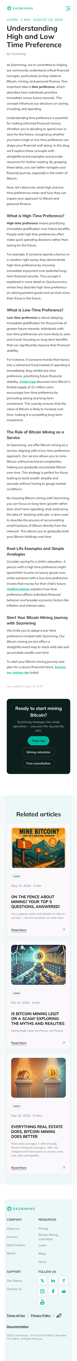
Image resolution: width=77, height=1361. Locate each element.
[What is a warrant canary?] (59, 1315)
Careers (12, 1237)
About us (13, 1228)
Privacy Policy (41, 1315)
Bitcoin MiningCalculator (48, 1237)
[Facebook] (53, 1291)
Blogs (42, 1253)
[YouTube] (42, 1302)
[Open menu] (68, 8)
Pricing (43, 1228)
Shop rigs (38, 741)
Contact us (14, 1289)
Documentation (18, 1326)
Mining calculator (38, 752)
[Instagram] (42, 1291)
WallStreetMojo (18, 589)
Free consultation (38, 763)
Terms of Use (16, 1315)
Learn (42, 1245)
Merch (11, 1253)
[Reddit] (64, 1291)
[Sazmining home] (20, 8)
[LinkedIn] (53, 1281)
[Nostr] (64, 1281)
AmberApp (27, 382)
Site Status (14, 1280)
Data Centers (16, 1245)
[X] (42, 1281)
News (42, 1262)
